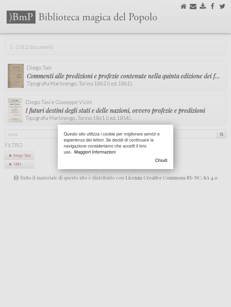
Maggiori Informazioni (95, 152)
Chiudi (161, 160)
